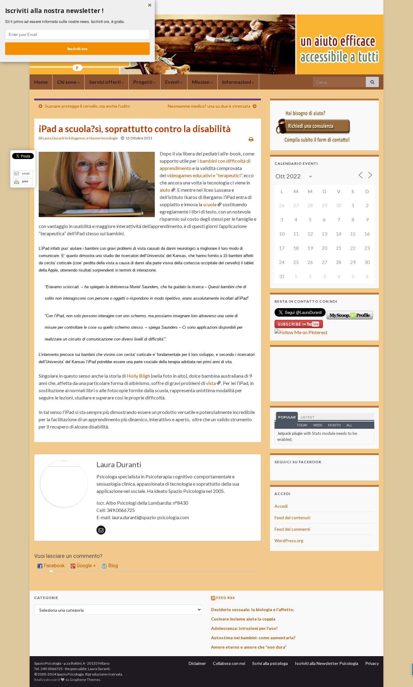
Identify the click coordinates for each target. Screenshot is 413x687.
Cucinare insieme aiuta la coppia (243, 618)
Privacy (372, 663)
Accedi (281, 506)
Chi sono (67, 82)
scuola (209, 204)
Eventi (172, 82)
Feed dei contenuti (292, 517)
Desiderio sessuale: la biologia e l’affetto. (252, 609)
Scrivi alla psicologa (270, 663)
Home (41, 82)
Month (334, 425)
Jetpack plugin (290, 433)
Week (317, 425)
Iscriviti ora (77, 48)
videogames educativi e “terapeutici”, (205, 175)
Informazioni (237, 82)
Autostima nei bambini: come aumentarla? (253, 637)
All (349, 425)
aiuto (165, 190)
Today (302, 425)
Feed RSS (225, 597)
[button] (77, 10)
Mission (201, 82)
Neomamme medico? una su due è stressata (209, 106)
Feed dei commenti (292, 529)
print (25, 181)
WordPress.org (289, 540)
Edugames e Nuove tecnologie (93, 138)
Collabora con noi (229, 663)
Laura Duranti (53, 138)
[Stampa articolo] (251, 139)
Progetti (143, 82)
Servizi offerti (105, 82)
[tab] (51, 566)
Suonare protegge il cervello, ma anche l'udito (87, 106)
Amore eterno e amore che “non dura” (249, 647)
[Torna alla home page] (206, 44)
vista (211, 383)
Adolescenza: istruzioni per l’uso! (244, 628)
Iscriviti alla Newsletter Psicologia (326, 663)
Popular (287, 417)
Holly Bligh (138, 376)
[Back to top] (399, 673)
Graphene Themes (85, 679)
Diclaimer (197, 663)
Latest (308, 417)
